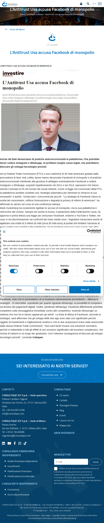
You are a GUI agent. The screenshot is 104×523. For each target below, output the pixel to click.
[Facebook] (16, 443)
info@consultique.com (13, 413)
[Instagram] (20, 443)
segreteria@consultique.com (16, 435)
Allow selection (52, 289)
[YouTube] (10, 443)
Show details (89, 281)
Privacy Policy (12, 515)
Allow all (85, 289)
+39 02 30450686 (15, 432)
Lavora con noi (66, 420)
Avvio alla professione (18, 494)
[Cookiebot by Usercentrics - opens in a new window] (89, 231)
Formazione (13, 489)
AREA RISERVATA (64, 433)
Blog (61, 410)
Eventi (62, 415)
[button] (88, 3)
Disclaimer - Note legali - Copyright (45, 515)
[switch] (39, 271)
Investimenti (13, 466)
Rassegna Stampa (68, 405)
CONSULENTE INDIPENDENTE (19, 483)
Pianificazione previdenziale (20, 476)
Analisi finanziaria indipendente (22, 461)
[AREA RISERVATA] (81, 3)
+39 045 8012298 (15, 410)
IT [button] (93, 3)
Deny (19, 289)
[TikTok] (26, 443)
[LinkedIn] (4, 443)
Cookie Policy (24, 515)
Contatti (63, 400)
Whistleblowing (69, 518)
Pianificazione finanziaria (19, 471)
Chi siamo (64, 395)
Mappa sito (65, 425)
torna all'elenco (17, 29)
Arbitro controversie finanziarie (74, 515)
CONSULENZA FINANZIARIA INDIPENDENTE (18, 453)
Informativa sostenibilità (52, 518)
